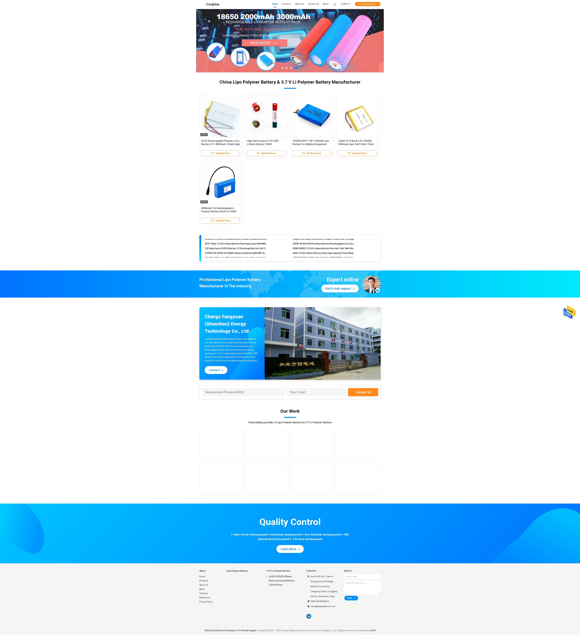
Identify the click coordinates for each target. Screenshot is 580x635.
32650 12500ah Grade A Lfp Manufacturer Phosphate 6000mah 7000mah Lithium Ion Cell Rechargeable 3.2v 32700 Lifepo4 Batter (236, 257)
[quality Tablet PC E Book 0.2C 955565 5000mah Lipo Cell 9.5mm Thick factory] (357, 116)
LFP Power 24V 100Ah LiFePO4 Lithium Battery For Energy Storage (324, 252)
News (202, 589)
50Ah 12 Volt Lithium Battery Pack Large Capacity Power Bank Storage (324, 243)
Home (202, 576)
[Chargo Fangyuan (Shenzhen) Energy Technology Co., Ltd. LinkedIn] (308, 616)
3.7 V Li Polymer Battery (278, 571)
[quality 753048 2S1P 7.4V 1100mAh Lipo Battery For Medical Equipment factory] (312, 116)
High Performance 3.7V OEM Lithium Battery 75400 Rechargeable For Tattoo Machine (266, 144)
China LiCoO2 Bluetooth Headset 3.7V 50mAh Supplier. (231, 630)
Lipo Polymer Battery (237, 571)
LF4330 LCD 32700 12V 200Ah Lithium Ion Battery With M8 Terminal (236, 243)
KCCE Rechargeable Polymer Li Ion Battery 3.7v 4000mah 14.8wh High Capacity (220, 144)
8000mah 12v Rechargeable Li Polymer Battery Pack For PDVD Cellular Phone (218, 211)
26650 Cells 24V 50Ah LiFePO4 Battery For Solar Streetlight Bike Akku (236, 252)
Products (203, 580)
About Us (203, 585)
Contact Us (363, 392)
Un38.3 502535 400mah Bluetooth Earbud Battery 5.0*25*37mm (282, 580)
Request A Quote (367, 4)
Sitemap (203, 593)
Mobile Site (204, 597)
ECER (372, 630)
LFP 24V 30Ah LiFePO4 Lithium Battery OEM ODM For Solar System (324, 247)
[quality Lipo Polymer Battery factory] (290, 40)
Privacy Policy (206, 602)
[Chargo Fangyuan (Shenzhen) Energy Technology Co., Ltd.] (212, 4)
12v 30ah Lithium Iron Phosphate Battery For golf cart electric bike (236, 247)
